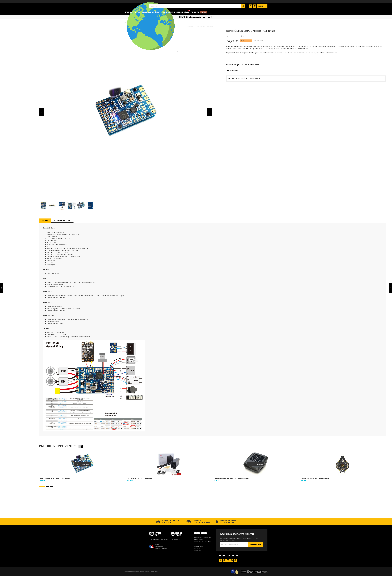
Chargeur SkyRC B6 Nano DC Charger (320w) (231, 478)
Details (45, 221)
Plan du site (197, 550)
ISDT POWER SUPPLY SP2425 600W (139, 478)
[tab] (45, 220)
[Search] (243, 6)
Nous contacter (198, 548)
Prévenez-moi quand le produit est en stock (242, 65)
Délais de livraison (199, 546)
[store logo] (135, 6)
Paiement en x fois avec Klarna (202, 541)
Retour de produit (199, 539)
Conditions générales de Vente (202, 537)
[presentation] (82, 446)
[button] (41, 112)
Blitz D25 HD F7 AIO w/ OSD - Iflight (315, 478)
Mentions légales (199, 544)
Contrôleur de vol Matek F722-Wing (55, 478)
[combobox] (197, 6)
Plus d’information (62, 221)
